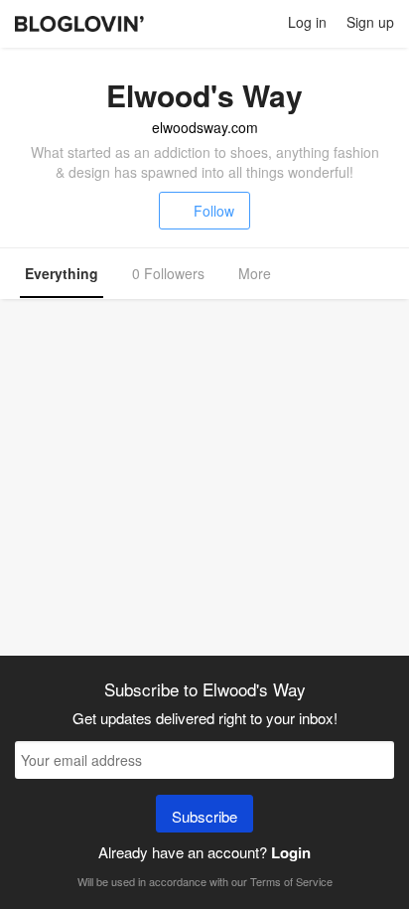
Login (291, 852)
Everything (61, 273)
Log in (307, 22)
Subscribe (204, 816)
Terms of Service (291, 881)
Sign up (370, 22)
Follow (214, 211)
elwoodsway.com (205, 127)
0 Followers (168, 273)
